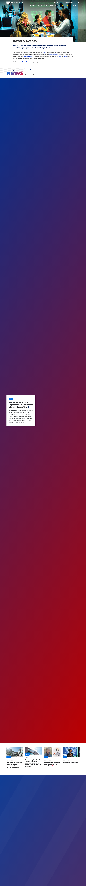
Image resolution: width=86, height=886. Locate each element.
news (60, 56)
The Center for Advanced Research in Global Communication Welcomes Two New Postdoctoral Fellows (14, 766)
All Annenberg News (30, 74)
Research (57, 5)
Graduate (39, 5)
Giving (78, 2)
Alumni (56, 2)
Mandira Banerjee (26, 62)
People (32, 5)
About (74, 5)
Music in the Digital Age (70, 762)
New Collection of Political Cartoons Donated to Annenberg (52, 764)
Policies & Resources (67, 2)
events (44, 52)
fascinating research (54, 54)
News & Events (66, 5)
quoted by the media (28, 56)
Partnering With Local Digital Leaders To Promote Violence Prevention (21, 404)
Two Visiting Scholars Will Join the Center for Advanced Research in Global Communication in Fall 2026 (33, 763)
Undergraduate (48, 5)
